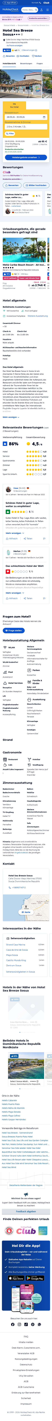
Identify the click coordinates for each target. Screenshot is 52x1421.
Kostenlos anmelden (38, 18)
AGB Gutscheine (26, 1387)
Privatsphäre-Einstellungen (26, 1370)
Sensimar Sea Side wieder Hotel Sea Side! (21, 1148)
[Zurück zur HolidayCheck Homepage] (10, 9)
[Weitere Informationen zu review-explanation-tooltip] (36, 50)
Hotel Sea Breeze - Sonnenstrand (17, 1132)
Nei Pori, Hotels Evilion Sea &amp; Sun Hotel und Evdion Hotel (26, 1144)
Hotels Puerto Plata (11, 1104)
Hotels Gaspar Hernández (14, 1119)
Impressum (26, 1404)
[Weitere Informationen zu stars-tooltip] (21, 34)
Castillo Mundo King (16, 960)
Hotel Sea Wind (9, 1167)
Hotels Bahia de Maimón (13, 1108)
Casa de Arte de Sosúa (17, 950)
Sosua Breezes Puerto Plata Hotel (17, 1136)
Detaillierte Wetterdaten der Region (26, 1185)
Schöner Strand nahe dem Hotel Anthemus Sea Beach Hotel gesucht (26, 1155)
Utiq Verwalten (26, 1376)
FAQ (26, 1336)
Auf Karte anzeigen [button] (14, 45)
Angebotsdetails (21, 853)
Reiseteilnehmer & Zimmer (18, 122)
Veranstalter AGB (26, 1353)
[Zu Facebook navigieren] (13, 1324)
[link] (41, 10)
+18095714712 (19, 887)
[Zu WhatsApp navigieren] (39, 1324)
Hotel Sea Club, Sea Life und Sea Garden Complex (25, 1140)
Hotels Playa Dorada (11, 1112)
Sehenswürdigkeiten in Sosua (20, 972)
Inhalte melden (26, 1342)
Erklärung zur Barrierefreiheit (26, 1392)
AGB (26, 1381)
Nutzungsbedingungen (26, 1359)
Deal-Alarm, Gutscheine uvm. (26, 1348)
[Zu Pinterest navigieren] (33, 1324)
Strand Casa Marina (15, 945)
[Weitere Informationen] (29, 285)
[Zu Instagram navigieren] (19, 1324)
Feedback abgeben (26, 1211)
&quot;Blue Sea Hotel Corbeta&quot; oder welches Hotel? (26, 1152)
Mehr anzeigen (10, 417)
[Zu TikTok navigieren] (26, 1324)
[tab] (14, 105)
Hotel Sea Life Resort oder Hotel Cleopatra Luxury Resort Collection (26, 1159)
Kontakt (35, 3)
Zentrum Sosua (13, 965)
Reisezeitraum (12, 112)
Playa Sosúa (12, 955)
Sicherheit (26, 1398)
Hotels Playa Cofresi (11, 1115)
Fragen (40, 64)
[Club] (18, 19)
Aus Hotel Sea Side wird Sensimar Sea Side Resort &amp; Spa (26, 1163)
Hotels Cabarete (9, 1100)
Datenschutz (26, 1364)
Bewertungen (26, 64)
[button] (21, 83)
